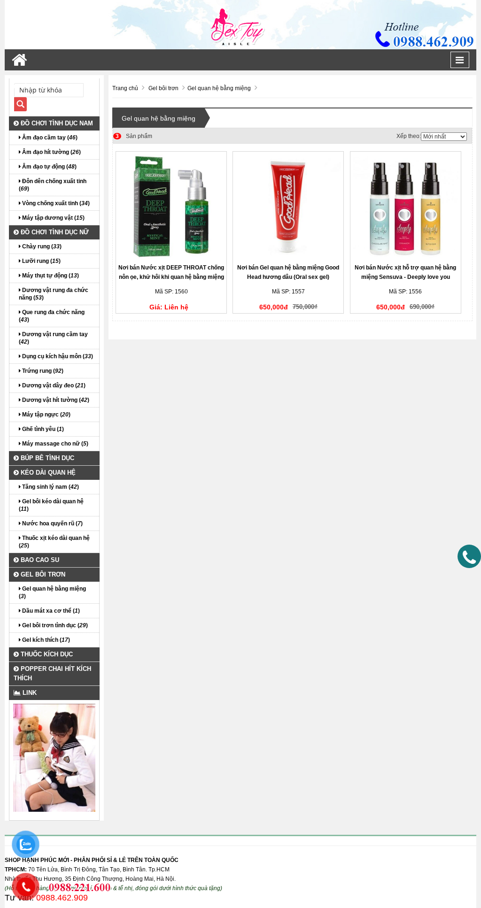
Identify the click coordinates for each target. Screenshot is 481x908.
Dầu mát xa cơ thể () (50, 611)
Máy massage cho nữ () (54, 443)
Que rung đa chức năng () (52, 316)
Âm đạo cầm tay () (49, 137)
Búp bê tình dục (46, 458)
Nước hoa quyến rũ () (52, 523)
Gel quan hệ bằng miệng (158, 118)
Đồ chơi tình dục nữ (54, 232)
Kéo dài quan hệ (47, 472)
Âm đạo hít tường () (51, 152)
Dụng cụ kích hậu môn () (57, 356)
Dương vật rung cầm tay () (53, 338)
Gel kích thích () (45, 640)
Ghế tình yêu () (42, 429)
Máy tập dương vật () (53, 218)
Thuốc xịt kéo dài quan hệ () (54, 542)
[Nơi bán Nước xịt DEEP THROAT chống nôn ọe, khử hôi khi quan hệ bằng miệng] (171, 207)
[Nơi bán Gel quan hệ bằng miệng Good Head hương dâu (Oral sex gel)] (288, 207)
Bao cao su (39, 559)
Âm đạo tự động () (49, 166)
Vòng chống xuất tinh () (55, 203)
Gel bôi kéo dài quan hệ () (51, 505)
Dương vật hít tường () (55, 400)
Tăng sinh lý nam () (50, 487)
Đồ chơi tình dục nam (56, 123)
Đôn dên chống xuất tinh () (52, 185)
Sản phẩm (134, 136)
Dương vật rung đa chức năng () (53, 294)
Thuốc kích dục (46, 654)
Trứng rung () (42, 371)
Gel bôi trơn (42, 574)
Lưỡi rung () (41, 261)
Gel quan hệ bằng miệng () (52, 592)
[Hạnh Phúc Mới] (240, 24)
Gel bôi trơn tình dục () (54, 625)
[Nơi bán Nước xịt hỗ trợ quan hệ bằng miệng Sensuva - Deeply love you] (405, 207)
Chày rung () (41, 246)
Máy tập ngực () (45, 414)
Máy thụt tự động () (50, 275)
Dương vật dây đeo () (53, 385)
